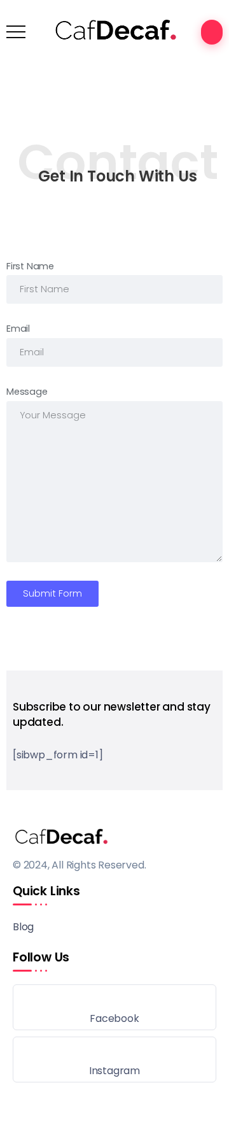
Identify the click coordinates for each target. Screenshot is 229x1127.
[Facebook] (114, 1007)
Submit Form (52, 593)
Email (18, 328)
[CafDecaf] (114, 31)
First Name (30, 266)
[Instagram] (114, 1059)
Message (27, 391)
